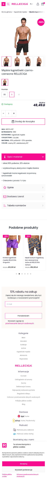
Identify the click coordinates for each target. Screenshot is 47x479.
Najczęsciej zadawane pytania (23, 390)
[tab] (16, 273)
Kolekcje (23, 345)
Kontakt (23, 376)
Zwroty (23, 383)
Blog (23, 404)
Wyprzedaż (23, 359)
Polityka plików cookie (7, 475)
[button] (3, 4)
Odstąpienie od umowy (23, 380)
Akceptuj (23, 464)
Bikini (23, 338)
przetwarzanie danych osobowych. (20, 323)
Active (23, 348)
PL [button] (31, 4)
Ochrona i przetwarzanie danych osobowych (27, 475)
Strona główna (7, 12)
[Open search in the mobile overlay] (8, 4)
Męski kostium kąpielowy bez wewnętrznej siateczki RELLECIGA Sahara (34, 261)
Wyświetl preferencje (23, 470)
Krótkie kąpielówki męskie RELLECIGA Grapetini (9, 260)
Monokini (23, 341)
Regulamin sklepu (23, 394)
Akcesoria (23, 355)
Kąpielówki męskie (20, 12)
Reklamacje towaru (23, 387)
